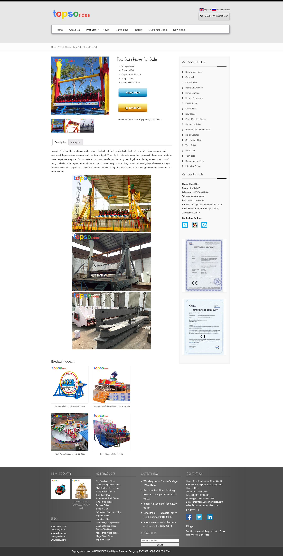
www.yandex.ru (58, 536)
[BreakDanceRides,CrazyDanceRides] (69, 435)
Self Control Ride (193, 140)
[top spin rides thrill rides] (87, 126)
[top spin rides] (58, 126)
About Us (74, 29)
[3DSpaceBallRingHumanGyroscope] (69, 387)
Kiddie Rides (191, 103)
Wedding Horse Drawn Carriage (160, 481)
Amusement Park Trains (107, 498)
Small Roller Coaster (105, 491)
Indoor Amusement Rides (157, 503)
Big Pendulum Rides (105, 481)
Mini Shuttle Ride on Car (107, 487)
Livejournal (199, 531)
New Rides (190, 113)
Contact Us (121, 29)
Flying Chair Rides (194, 87)
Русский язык (223, 9)
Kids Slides (190, 108)
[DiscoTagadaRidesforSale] (111, 435)
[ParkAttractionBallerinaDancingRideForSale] (111, 387)
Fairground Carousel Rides (108, 512)
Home (59, 29)
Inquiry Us (75, 142)
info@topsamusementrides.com (208, 501)
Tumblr (189, 531)
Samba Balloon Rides (106, 525)
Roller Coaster (192, 134)
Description (60, 142)
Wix (216, 531)
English (207, 9)
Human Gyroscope (194, 98)
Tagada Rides (102, 515)
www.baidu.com (58, 539)
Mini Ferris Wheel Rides (107, 532)
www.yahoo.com (58, 532)
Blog (207, 531)
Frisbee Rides (102, 505)
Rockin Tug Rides (104, 529)
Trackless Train (103, 494)
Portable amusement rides (197, 129)
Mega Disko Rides (104, 536)
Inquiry (138, 29)
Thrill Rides (65, 47)
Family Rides (191, 82)
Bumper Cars (102, 508)
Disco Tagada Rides (194, 161)
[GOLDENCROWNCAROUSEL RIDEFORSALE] (81, 494)
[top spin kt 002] (72, 126)
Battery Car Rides (193, 71)
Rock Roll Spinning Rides (108, 484)
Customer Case (158, 29)
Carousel (189, 77)
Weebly (194, 534)
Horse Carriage (192, 92)
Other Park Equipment (138, 119)
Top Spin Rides (103, 539)
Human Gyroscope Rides (108, 522)
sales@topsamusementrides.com (206, 204)
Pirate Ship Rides (104, 501)
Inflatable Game (192, 166)
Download (179, 29)
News (106, 29)
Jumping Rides (103, 518)
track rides (190, 150)
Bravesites (204, 534)
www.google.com (59, 525)
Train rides (190, 155)
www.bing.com (58, 529)
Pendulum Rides (193, 124)
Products (91, 29)
